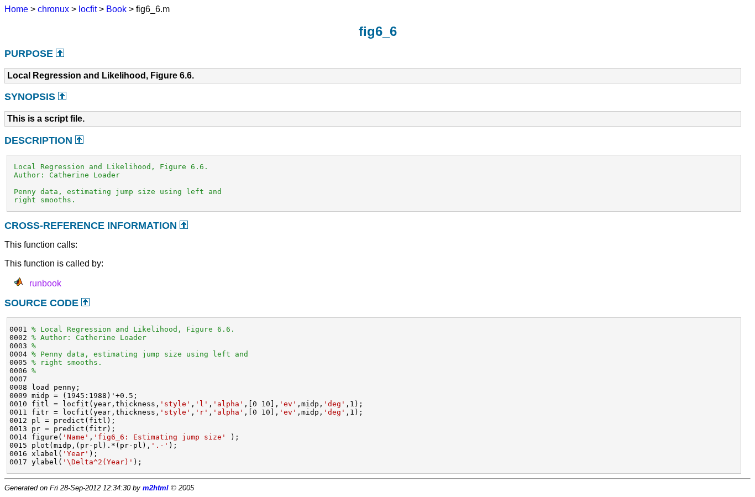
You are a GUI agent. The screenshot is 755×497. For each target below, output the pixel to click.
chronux (53, 9)
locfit (87, 9)
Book (116, 9)
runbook (45, 283)
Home (16, 9)
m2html (156, 488)
